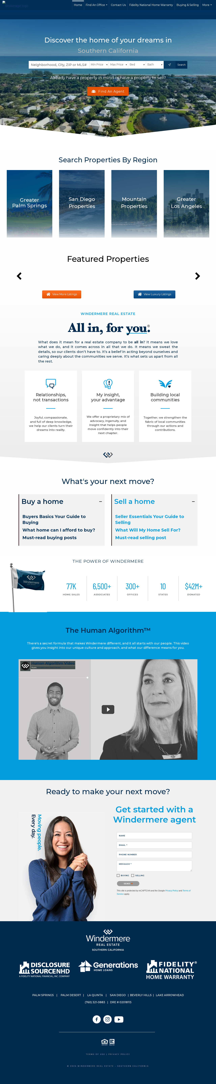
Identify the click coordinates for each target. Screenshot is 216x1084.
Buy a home (42, 501)
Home (78, 5)
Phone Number (128, 854)
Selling (140, 875)
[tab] (62, 501)
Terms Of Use (95, 1054)
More (207, 6)
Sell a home (134, 501)
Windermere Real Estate (48, 667)
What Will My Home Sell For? (147, 530)
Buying (125, 875)
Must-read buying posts (49, 537)
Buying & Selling (188, 5)
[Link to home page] (17, 5)
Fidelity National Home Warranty (151, 5)
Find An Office (97, 6)
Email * (123, 845)
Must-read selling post (140, 537)
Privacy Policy (171, 891)
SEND (127, 883)
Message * (125, 864)
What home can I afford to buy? (58, 530)
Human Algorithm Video (53, 663)
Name (122, 836)
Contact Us (118, 5)
